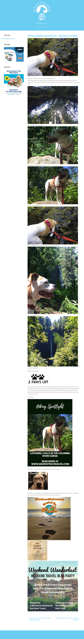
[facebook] (44, 23)
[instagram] (42, 23)
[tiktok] (46, 23)
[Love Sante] (42, 19)
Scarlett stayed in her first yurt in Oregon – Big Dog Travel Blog (40, 619)
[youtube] (40, 23)
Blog (44, 27)
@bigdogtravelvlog (9, 38)
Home (39, 27)
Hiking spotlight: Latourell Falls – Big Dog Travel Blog (53, 35)
